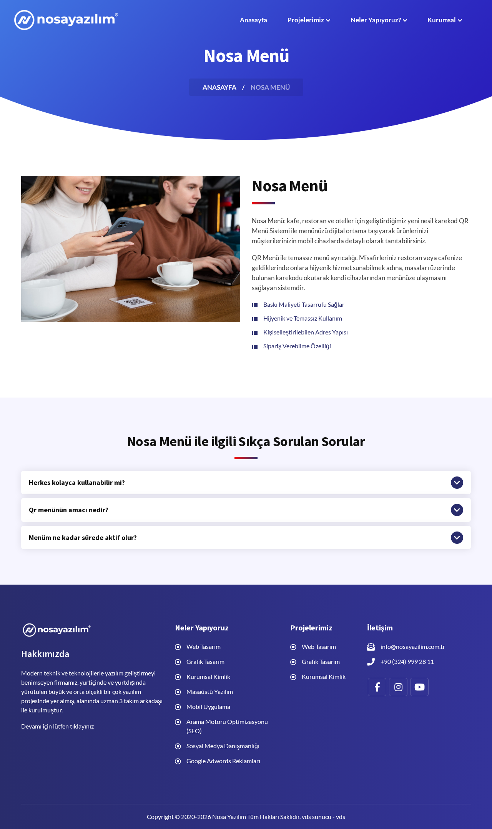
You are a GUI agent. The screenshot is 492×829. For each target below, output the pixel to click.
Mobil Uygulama (208, 706)
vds (340, 816)
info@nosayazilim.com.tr (413, 646)
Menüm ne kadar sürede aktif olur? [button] (83, 537)
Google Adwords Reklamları (223, 760)
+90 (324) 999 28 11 (407, 661)
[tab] (246, 482)
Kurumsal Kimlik (208, 676)
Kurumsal (441, 20)
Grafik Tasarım (205, 661)
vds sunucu (316, 816)
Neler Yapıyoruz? (376, 20)
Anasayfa (253, 20)
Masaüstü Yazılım (209, 691)
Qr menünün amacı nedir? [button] (68, 510)
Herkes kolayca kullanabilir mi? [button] (77, 482)
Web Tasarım (203, 646)
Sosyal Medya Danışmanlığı (222, 745)
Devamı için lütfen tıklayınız (57, 726)
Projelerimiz (306, 20)
